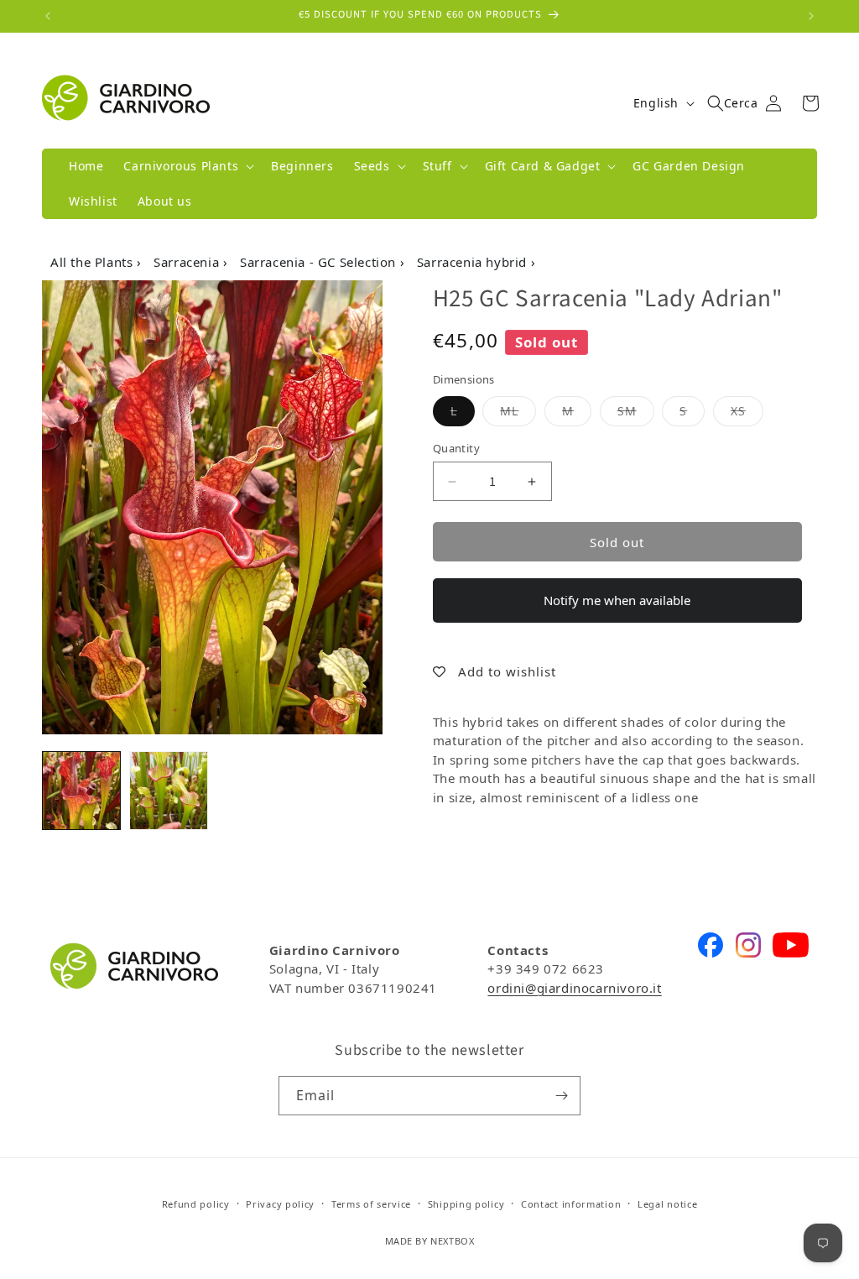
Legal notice (667, 1204)
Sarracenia (188, 261)
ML (518, 410)
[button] (187, 166)
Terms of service (371, 1204)
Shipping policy (466, 1204)
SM (635, 410)
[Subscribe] (561, 1095)
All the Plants (93, 261)
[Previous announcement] (47, 16)
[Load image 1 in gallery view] (81, 790)
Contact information (571, 1204)
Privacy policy (280, 1204)
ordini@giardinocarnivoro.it (574, 987)
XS (747, 410)
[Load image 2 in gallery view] (168, 790)
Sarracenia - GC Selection (320, 261)
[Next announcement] (811, 16)
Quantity (456, 448)
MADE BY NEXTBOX (430, 1241)
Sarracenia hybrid (474, 261)
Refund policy (196, 1204)
